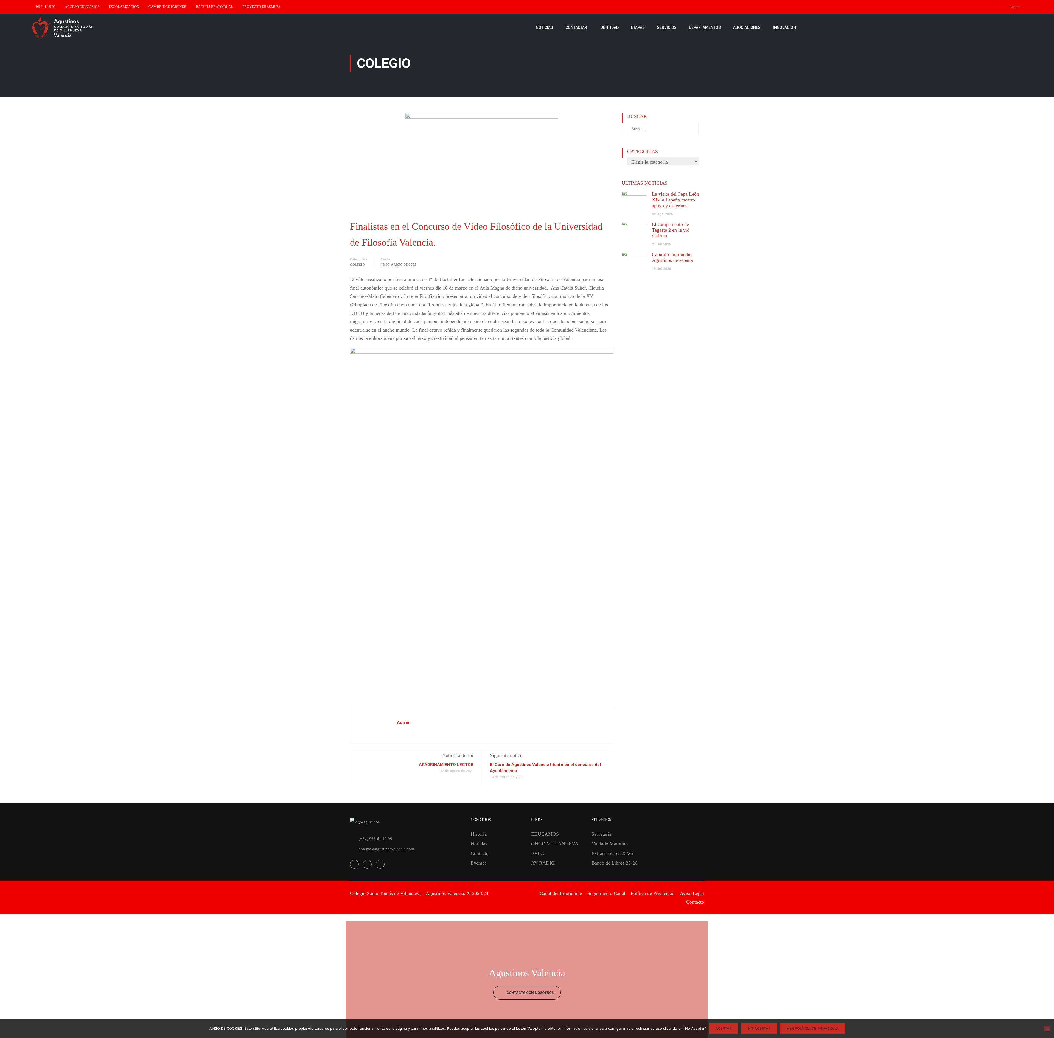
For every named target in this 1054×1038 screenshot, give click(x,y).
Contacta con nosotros (530, 993)
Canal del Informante (561, 893)
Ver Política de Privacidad (812, 1028)
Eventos (479, 863)
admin (404, 722)
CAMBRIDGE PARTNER (167, 7)
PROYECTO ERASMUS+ (261, 7)
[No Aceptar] (1047, 1028)
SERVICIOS (667, 27)
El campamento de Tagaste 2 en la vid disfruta (670, 230)
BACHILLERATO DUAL (214, 7)
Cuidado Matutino (610, 843)
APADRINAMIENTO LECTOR (446, 764)
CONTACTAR (576, 27)
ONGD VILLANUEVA (554, 843)
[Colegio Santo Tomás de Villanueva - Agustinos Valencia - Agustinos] (79, 27)
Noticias (479, 843)
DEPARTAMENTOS (705, 27)
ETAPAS (638, 27)
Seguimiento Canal (606, 893)
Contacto (480, 853)
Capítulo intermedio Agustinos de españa (672, 257)
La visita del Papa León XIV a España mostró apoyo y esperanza (675, 199)
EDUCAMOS (545, 834)
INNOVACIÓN (784, 27)
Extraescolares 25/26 (612, 853)
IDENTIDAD (609, 27)
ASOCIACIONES (747, 27)
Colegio (357, 265)
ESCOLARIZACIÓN (124, 7)
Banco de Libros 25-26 (614, 863)
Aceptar (723, 1028)
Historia (479, 834)
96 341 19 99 (46, 7)
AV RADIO (543, 863)
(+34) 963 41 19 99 (375, 839)
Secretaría (601, 834)
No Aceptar (759, 1028)
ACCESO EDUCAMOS (82, 7)
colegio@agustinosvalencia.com (386, 849)
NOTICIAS (544, 27)
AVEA (537, 853)
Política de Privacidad (652, 893)
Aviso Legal (692, 893)
